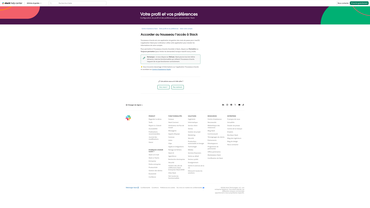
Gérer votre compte (186, 28)
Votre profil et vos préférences (168, 28)
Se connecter (329, 3)
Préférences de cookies (167, 187)
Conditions (155, 187)
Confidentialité (145, 187)
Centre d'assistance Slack (150, 28)
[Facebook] (231, 105)
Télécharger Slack (131, 187)
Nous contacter (343, 3)
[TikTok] (243, 105)
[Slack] (128, 147)
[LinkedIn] (223, 105)
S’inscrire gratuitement (359, 3)
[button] (163, 87)
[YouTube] (239, 105)
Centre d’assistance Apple (161, 69)
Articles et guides (33, 3)
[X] (235, 105)
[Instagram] (227, 105)
